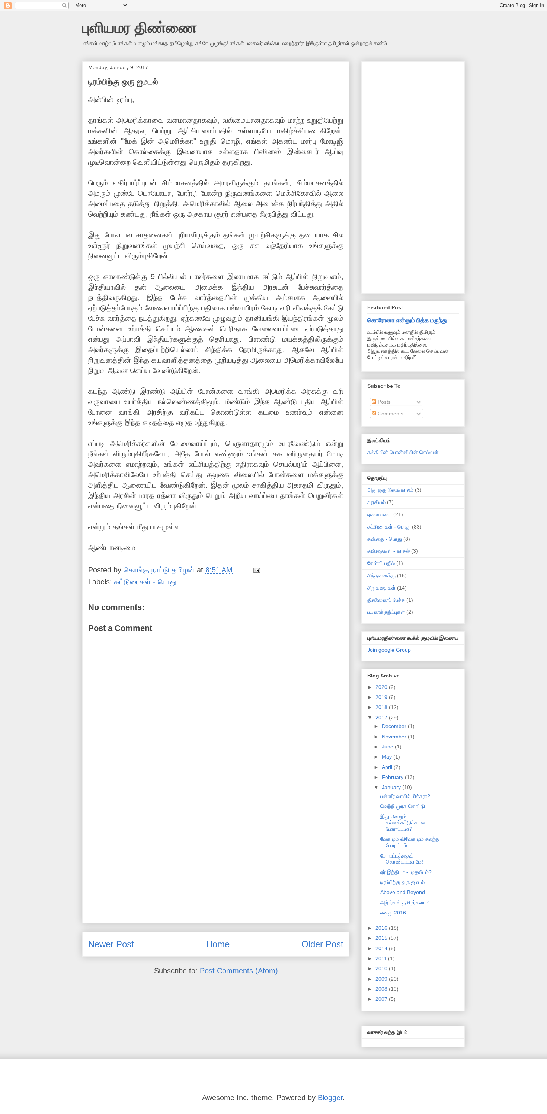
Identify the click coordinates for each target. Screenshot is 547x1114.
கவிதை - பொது (384, 539)
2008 (382, 989)
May (387, 757)
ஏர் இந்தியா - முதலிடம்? (406, 872)
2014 (382, 948)
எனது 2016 (393, 913)
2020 (382, 687)
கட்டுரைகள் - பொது (145, 582)
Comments (389, 413)
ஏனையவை (379, 514)
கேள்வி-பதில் (381, 563)
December (395, 726)
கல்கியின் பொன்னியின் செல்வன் (403, 452)
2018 (382, 707)
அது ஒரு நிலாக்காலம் (390, 490)
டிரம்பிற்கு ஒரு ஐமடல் (402, 882)
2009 (382, 979)
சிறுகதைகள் (381, 588)
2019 (382, 697)
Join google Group (389, 650)
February (393, 777)
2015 (382, 938)
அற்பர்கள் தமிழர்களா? (404, 903)
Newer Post (111, 944)
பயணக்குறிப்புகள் (386, 612)
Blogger (330, 1098)
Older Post (322, 944)
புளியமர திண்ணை (139, 27)
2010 (382, 968)
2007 (382, 999)
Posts (383, 402)
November (395, 737)
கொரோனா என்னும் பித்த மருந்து (407, 320)
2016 (382, 928)
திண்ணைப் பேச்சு (386, 600)
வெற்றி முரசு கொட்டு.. (404, 806)
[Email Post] (256, 570)
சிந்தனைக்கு (381, 575)
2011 (381, 958)
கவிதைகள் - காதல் (388, 551)
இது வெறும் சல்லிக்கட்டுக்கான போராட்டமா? (403, 823)
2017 (382, 718)
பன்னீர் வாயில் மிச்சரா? (405, 796)
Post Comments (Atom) (239, 971)
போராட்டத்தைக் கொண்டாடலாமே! (401, 859)
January (392, 787)
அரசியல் (376, 502)
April (388, 767)
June (388, 747)
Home (218, 944)
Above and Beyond (402, 892)
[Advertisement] (215, 865)
